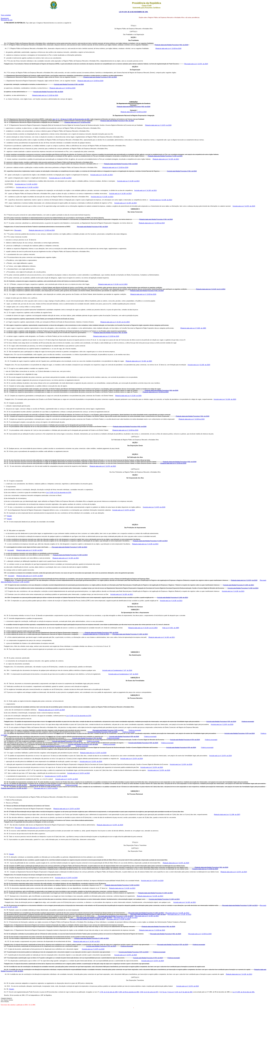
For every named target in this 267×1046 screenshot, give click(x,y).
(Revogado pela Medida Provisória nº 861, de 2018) (92, 226)
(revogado (10, 550)
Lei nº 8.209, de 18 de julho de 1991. (244, 992)
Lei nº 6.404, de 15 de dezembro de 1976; (58, 492)
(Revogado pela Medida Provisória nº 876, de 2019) (108, 730)
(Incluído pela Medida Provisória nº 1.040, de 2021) (238, 585)
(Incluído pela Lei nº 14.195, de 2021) (101, 175)
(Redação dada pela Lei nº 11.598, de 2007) (14, 785)
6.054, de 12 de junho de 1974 (149, 992)
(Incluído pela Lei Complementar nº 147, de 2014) (117, 670)
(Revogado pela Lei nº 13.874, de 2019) (196, 64)
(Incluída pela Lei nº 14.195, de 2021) (128, 181)
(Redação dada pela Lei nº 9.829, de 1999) (193, 328)
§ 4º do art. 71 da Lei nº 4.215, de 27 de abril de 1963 (176, 992)
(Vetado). (11, 989)
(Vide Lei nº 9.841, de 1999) (170, 628)
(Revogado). (18, 230)
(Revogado (18, 828)
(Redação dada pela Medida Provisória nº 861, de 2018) (171, 45)
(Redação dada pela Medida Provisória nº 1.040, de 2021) (165, 156)
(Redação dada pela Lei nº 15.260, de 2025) (139, 361)
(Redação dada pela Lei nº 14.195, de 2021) (166, 159)
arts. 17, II (56, 119)
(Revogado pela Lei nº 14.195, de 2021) (177, 913)
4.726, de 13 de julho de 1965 (109, 992)
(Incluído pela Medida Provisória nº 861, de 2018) (69, 84)
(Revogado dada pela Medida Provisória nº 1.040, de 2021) (69, 547)
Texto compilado (6, 15)
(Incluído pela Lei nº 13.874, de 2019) (244, 206)
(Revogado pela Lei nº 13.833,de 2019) (200, 934)
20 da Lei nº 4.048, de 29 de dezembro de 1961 (75, 119)
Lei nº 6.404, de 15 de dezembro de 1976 (78, 715)
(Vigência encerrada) (248, 721)
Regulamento (5, 18)
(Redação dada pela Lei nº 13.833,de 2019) (168, 48)
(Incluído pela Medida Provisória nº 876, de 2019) (221, 721)
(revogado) (11, 576)
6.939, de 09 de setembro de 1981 (128, 992)
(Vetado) (9, 516)
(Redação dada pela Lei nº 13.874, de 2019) (158, 125)
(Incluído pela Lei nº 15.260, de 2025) (199, 365)
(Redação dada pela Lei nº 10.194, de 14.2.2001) (113, 284)
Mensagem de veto (6, 20)
